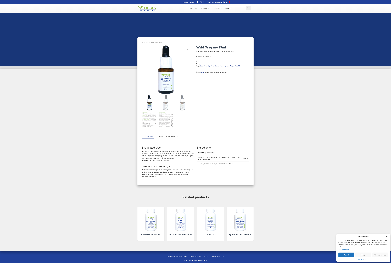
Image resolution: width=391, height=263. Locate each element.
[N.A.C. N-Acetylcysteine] (181, 220)
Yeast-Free (238, 66)
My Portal (218, 8)
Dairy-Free (203, 66)
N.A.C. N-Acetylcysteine (180, 234)
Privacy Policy (196, 257)
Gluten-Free (219, 66)
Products (205, 8)
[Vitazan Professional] (147, 8)
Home (143, 42)
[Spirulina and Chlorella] (240, 220)
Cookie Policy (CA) (218, 257)
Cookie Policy (362, 259)
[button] (387, 236)
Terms (206, 257)
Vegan (232, 66)
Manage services (344, 249)
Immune (148, 42)
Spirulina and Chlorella (240, 234)
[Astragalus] (210, 220)
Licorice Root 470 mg (150, 234)
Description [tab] (148, 136)
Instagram (201, 2)
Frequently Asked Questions (177, 257)
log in (202, 72)
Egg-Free (211, 66)
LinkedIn (204, 2)
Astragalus (210, 234)
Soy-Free (227, 66)
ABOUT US (193, 8)
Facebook (197, 2)
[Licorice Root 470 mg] (151, 220)
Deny (363, 255)
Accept (346, 255)
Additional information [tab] (168, 136)
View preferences (380, 255)
